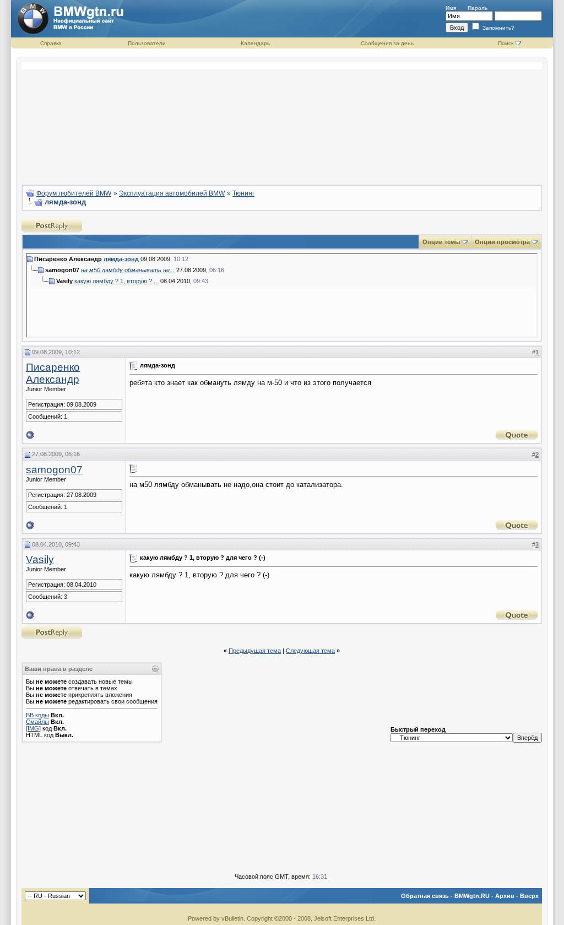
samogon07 (54, 469)
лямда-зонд (121, 259)
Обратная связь (425, 895)
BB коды (37, 715)
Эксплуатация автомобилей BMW (172, 193)
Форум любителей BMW (73, 193)
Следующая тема (310, 650)
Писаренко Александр (53, 373)
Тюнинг (243, 193)
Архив (504, 895)
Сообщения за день (387, 43)
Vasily (40, 559)
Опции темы (441, 242)
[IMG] (33, 728)
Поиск (505, 43)
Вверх (529, 895)
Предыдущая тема (255, 650)
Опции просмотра (502, 242)
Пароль (477, 8)
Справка (51, 43)
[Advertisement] (282, 119)
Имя (451, 8)
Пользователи (147, 43)
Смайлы (37, 721)
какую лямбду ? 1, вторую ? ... (116, 281)
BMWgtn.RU (472, 895)
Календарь (255, 43)
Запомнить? (497, 28)
